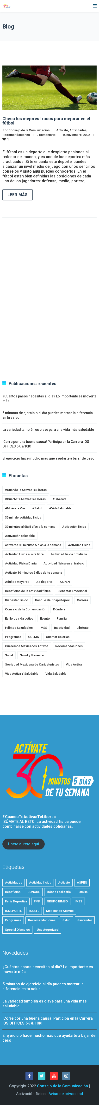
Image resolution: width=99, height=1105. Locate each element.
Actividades (78, 130)
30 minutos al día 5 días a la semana (30, 526)
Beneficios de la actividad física (27, 591)
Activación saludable (20, 536)
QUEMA (33, 637)
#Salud (37, 508)
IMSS (43, 627)
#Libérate (60, 499)
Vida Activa (74, 664)
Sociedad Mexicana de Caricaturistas (32, 664)
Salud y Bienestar (32, 655)
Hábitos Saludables (19, 627)
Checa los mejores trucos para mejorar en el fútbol (46, 120)
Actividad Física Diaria (21, 563)
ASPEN (65, 582)
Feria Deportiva (16, 901)
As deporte (44, 582)
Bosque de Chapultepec (52, 600)
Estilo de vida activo (19, 618)
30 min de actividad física (23, 517)
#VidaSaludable (60, 508)
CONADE (33, 892)
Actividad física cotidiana (69, 554)
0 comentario (46, 135)
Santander (84, 920)
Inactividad (62, 627)
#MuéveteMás (15, 508)
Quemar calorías (57, 637)
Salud (9, 655)
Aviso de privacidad (66, 1093)
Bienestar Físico (16, 600)
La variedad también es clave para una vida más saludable (48, 430)
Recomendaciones (16, 135)
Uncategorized (48, 929)
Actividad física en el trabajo (63, 563)
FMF (37, 901)
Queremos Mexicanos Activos (26, 646)
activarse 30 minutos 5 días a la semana (33, 545)
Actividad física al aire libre (24, 554)
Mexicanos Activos (60, 911)
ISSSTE (34, 911)
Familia (62, 618)
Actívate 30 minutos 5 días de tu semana (33, 572)
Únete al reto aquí (23, 844)
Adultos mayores (17, 582)
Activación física (74, 526)
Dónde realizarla (59, 892)
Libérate (83, 627)
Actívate (62, 130)
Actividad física (79, 545)
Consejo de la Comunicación (29, 130)
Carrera (82, 600)
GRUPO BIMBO (57, 901)
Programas (13, 637)
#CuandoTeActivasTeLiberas (26, 490)
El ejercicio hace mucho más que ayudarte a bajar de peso (48, 458)
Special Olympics (17, 929)
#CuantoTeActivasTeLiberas (25, 499)
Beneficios (12, 892)
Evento (45, 618)
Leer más (17, 194)
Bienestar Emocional (72, 591)
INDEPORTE (13, 911)
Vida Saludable (56, 673)
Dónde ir (59, 609)
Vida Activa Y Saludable (21, 673)
